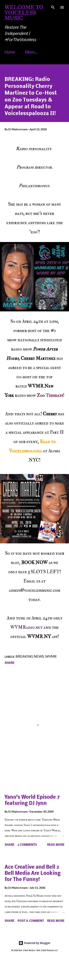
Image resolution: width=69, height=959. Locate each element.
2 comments (27, 844)
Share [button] (9, 663)
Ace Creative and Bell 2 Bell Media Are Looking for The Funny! (33, 873)
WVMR (51, 656)
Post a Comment (31, 921)
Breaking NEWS (30, 656)
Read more (55, 844)
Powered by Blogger (36, 943)
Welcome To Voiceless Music (24, 12)
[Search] (53, 7)
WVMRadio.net (26, 627)
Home (10, 52)
